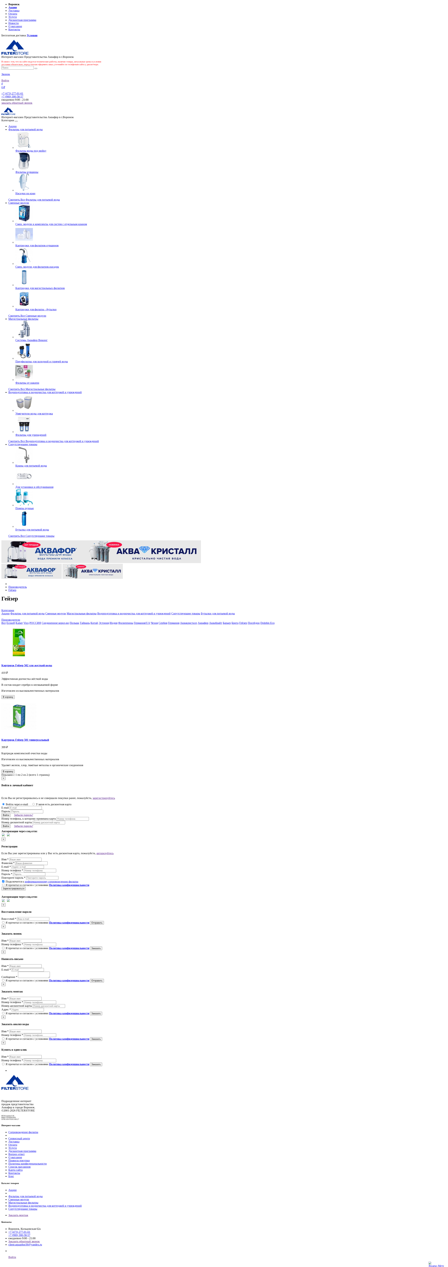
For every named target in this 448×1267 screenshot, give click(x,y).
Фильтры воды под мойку (30, 150)
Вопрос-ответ (16, 1154)
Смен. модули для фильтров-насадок (37, 266)
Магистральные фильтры (23, 318)
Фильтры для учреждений (30, 434)
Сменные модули (18, 202)
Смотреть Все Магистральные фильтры (31, 389)
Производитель (17, 586)
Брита (235, 622)
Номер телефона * (12, 870)
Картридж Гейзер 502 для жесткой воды (26, 665)
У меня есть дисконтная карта (53, 804)
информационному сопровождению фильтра (51, 881)
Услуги (12, 16)
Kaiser (19, 622)
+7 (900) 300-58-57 (12, 96)
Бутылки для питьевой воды (218, 613)
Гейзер (12, 590)
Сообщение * (9, 977)
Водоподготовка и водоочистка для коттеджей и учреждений (45, 392)
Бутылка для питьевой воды (32, 529)
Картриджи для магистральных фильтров (40, 288)
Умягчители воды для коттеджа (34, 413)
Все (3, 622)
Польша (74, 622)
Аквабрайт (215, 622)
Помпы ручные (24, 508)
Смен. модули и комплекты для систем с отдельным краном (51, 224)
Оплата (12, 13)
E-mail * (6, 866)
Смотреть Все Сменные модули (27, 315)
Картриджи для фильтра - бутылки (36, 309)
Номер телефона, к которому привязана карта (28, 818)
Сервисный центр (19, 1138)
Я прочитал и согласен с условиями (47, 885)
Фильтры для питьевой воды (25, 129)
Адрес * (6, 1009)
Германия (173, 622)
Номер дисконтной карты (16, 822)
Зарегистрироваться (13, 888)
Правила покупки (19, 1160)
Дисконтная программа (22, 20)
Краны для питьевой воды (31, 465)
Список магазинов (19, 1166)
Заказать (96, 948)
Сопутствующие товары (22, 444)
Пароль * (6, 874)
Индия (113, 622)
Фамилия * (8, 863)
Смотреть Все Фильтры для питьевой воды (34, 199)
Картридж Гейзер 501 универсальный (25, 739)
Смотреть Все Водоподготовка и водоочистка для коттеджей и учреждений (53, 441)
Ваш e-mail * (8, 918)
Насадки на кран (25, 193)
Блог (11, 1176)
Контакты (14, 29)
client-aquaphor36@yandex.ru (25, 1244)
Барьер (227, 622)
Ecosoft (10, 622)
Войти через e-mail (16, 804)
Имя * (5, 859)
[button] (7, 610)
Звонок (5, 74)
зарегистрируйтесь (104, 798)
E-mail (5, 807)
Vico (26, 622)
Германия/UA (142, 622)
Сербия (163, 622)
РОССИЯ (35, 622)
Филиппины (125, 622)
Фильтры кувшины (26, 172)
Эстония (104, 622)
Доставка (13, 10)
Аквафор (203, 622)
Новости (13, 23)
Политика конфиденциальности (27, 1163)
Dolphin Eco (267, 622)
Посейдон (254, 622)
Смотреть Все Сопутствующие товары (31, 535)
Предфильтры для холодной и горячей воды (41, 361)
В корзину (8, 697)
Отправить (97, 923)
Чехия (154, 622)
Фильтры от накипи (27, 382)
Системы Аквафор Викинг (31, 340)
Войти (5, 80)
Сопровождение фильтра (23, 1132)
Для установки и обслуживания (34, 486)
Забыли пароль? (23, 815)
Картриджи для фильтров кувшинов (37, 245)
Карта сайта (15, 1169)
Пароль (5, 811)
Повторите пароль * (13, 877)
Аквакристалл (188, 622)
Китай (94, 622)
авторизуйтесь (105, 853)
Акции (12, 126)
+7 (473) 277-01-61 (12, 93)
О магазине (15, 26)
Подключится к (41, 881)
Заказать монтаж (18, 1215)
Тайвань (85, 622)
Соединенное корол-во (55, 622)
